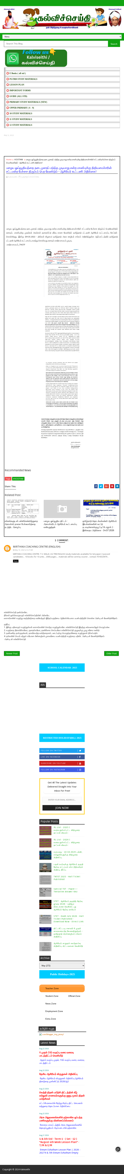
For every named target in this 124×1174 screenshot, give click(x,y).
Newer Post (12, 653)
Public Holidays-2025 (62, 974)
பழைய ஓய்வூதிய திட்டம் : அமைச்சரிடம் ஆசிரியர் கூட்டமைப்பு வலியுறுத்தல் (60, 524)
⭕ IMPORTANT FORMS (18, 90)
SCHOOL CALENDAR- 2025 (62, 667)
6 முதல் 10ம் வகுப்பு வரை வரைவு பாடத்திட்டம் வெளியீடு (56, 1054)
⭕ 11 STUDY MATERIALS (19, 119)
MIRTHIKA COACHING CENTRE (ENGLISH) (36, 546)
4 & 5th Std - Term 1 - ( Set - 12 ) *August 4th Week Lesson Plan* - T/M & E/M (59, 1142)
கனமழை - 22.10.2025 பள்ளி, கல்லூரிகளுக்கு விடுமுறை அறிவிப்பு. (68, 855)
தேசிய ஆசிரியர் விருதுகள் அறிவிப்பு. (58, 1074)
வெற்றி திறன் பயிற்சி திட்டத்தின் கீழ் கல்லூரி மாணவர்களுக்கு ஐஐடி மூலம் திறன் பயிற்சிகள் (62, 1095)
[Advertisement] (62, 146)
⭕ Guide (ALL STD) (16, 96)
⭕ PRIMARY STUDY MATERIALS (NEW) (26, 102)
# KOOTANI (18, 478)
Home (9, 159)
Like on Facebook (50, 757)
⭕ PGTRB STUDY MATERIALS (21, 79)
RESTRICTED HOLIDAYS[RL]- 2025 (62, 738)
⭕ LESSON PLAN (15, 85)
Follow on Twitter (51, 750)
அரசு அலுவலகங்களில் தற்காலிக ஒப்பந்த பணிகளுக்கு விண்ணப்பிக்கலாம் (60, 1119)
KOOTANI (19, 159)
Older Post (111, 653)
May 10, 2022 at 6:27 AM (24, 550)
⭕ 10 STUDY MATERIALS (19, 113)
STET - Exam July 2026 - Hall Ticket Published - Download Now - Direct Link (69, 919)
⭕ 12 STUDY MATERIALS (19, 125)
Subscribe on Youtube (53, 763)
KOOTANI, (34, 176)
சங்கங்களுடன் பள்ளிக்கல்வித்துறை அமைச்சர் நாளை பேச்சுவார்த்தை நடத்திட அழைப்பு (21, 524)
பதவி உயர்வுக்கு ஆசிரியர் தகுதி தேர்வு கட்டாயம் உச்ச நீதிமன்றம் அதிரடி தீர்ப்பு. (68, 867)
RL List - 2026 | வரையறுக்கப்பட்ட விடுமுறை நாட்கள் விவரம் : (67, 842)
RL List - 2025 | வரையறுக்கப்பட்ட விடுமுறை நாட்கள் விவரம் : (67, 830)
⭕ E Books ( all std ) (16, 73)
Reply (16, 561)
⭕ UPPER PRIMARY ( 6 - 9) (20, 108)
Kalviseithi (25, 1169)
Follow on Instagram (53, 770)
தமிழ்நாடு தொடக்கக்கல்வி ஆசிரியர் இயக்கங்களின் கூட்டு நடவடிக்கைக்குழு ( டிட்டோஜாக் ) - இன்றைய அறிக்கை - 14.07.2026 (100, 526)
